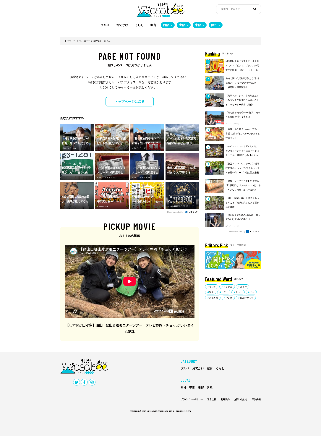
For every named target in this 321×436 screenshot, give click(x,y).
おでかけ (122, 25)
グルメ (105, 25)
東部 (198, 25)
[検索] (254, 9)
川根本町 (213, 297)
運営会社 (211, 399)
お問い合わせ (240, 399)
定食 (211, 292)
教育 (153, 25)
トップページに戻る (130, 101)
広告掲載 (256, 399)
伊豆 (214, 25)
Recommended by (175, 212)
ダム (252, 292)
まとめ (243, 286)
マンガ (229, 297)
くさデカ (227, 286)
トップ (68, 41)
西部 (166, 25)
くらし (139, 25)
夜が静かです (246, 297)
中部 (182, 25)
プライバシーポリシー (192, 399)
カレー (239, 292)
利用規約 (225, 399)
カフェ (224, 292)
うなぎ (212, 286)
